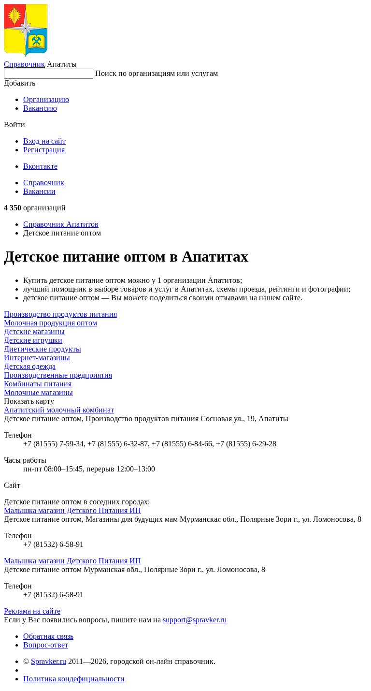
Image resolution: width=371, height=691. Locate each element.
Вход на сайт (44, 141)
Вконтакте (40, 166)
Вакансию (40, 108)
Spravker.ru (48, 661)
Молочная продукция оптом (50, 323)
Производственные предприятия (58, 375)
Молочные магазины (38, 392)
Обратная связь (48, 636)
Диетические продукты (42, 349)
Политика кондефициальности (74, 679)
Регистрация (44, 150)
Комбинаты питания (37, 384)
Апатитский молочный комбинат (59, 410)
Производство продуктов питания (60, 314)
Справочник (24, 64)
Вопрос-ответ (45, 645)
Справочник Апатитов (61, 224)
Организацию (46, 99)
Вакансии (39, 191)
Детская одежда (30, 366)
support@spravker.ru (195, 620)
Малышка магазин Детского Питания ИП (72, 510)
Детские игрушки (33, 340)
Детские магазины (34, 331)
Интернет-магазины (37, 357)
